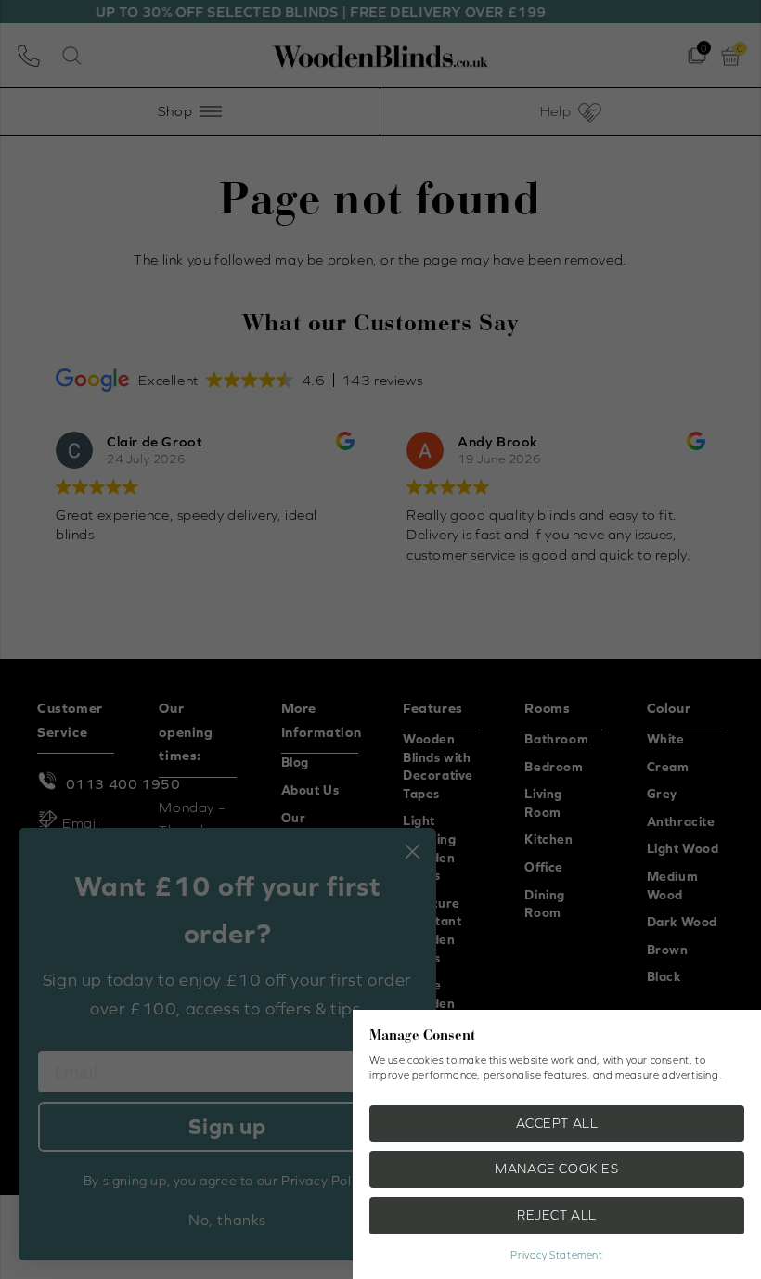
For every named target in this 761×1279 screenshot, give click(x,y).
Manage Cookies (556, 1168)
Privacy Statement (556, 1254)
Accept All (557, 1123)
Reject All (557, 1215)
